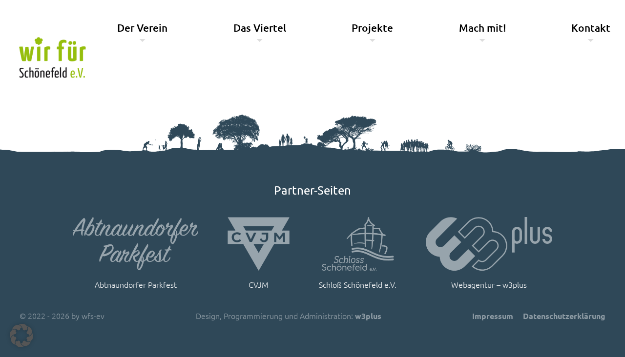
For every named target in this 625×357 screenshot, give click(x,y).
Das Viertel (259, 27)
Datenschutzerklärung (564, 316)
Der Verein (142, 27)
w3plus (368, 316)
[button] (21, 335)
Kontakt (590, 27)
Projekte (372, 27)
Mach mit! (482, 27)
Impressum (492, 316)
